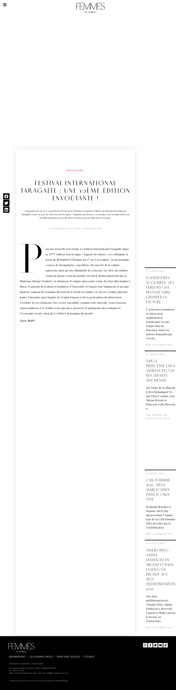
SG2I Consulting (61, 681)
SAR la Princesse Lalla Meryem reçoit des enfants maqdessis (160, 371)
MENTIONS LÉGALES (68, 656)
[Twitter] (155, 645)
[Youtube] (160, 645)
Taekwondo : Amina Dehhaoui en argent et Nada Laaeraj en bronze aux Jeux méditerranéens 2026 (161, 569)
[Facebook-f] (150, 645)
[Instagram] (145, 645)
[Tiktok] (165, 645)
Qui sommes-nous (41, 656)
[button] (6, 196)
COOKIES (89, 656)
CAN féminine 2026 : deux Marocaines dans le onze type (158, 490)
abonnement (17, 656)
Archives (75, 170)
